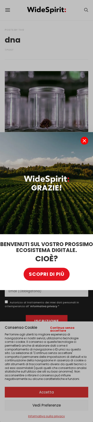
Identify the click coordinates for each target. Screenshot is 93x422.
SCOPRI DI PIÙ (46, 274)
